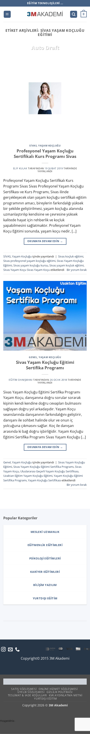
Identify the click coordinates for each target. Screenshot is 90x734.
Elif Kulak (20, 168)
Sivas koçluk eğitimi (70, 256)
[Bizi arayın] (17, 649)
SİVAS (33, 145)
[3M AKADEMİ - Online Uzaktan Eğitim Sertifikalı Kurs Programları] (45, 14)
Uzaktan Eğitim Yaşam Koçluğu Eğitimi (27, 476)
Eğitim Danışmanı (20, 379)
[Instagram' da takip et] (3, 649)
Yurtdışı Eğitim (45, 698)
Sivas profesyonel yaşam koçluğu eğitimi (29, 261)
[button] (7, 14)
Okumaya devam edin (45, 241)
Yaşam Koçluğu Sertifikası (44, 480)
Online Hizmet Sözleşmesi (58, 689)
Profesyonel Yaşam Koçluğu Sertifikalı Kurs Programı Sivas (45, 153)
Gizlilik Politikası (60, 692)
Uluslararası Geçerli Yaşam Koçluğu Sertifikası (49, 471)
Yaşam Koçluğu (49, 145)
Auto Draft (45, 47)
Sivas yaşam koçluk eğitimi (66, 265)
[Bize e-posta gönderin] (10, 649)
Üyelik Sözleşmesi (30, 692)
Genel (33, 357)
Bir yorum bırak (77, 270)
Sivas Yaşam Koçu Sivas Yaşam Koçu (26, 270)
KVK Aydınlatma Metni (65, 695)
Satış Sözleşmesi (23, 689)
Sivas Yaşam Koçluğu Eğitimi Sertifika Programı (45, 365)
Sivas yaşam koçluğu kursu (30, 265)
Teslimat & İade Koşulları (27, 695)
